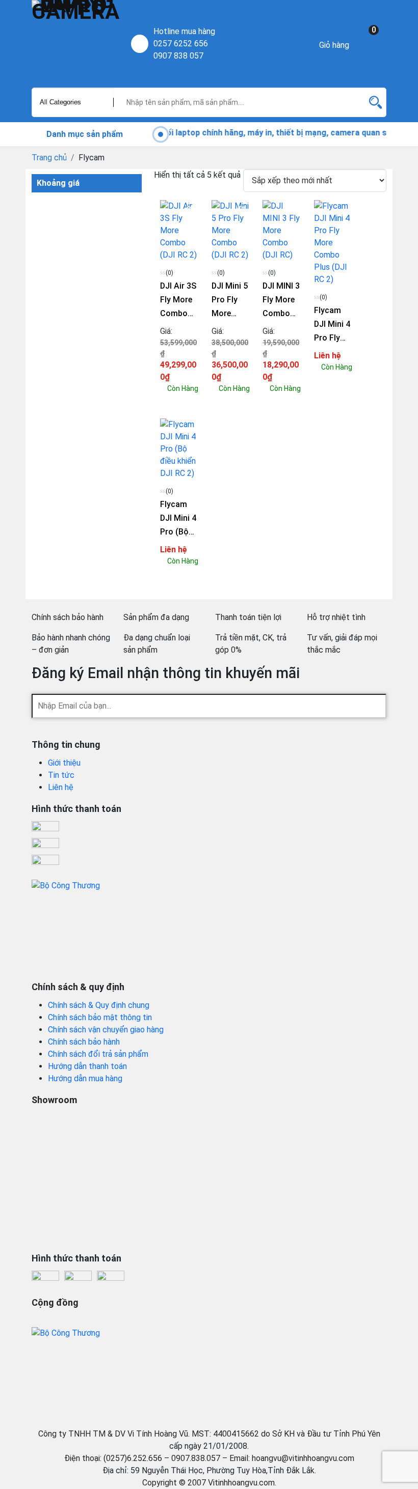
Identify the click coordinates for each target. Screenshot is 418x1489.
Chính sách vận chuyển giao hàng (106, 1029)
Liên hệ (60, 787)
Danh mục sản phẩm (83, 134)
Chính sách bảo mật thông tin (100, 1017)
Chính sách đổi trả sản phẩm (98, 1054)
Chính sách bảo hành (84, 1042)
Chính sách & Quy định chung (98, 1005)
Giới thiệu (64, 763)
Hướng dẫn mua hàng (85, 1078)
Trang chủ (49, 157)
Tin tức (61, 775)
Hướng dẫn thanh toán (87, 1066)
